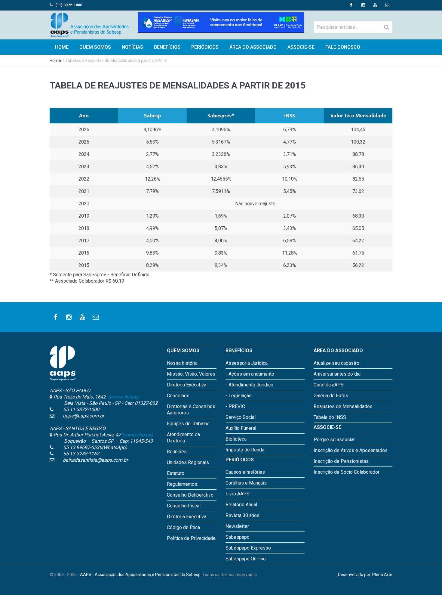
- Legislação (239, 395)
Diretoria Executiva (186, 385)
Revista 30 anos (242, 515)
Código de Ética (183, 527)
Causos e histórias (245, 472)
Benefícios (167, 47)
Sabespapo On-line (246, 559)
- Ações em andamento (250, 374)
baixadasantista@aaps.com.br (95, 460)
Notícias (132, 47)
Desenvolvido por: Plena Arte (365, 574)
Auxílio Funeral (241, 428)
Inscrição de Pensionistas (341, 461)
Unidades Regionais (188, 462)
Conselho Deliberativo (190, 495)
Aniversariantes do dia (337, 374)
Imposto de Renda (245, 450)
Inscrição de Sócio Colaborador (346, 472)
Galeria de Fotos (331, 395)
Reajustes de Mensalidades (343, 406)
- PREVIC (235, 406)
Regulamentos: (182, 484)
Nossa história (182, 363)
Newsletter (237, 526)
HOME (62, 47)
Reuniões (177, 451)
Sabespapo (238, 537)
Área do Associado (253, 47)
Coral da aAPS (329, 385)
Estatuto (175, 473)
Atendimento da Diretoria (183, 438)
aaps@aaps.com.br (83, 416)
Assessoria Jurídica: (247, 363)
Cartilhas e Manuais (246, 483)
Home (55, 60)
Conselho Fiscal (184, 506)
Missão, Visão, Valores (191, 374)
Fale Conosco (342, 47)
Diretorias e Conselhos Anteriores (191, 410)
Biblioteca (236, 439)
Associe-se (301, 47)
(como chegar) (123, 397)
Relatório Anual (241, 504)
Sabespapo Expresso (248, 548)
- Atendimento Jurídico (249, 385)
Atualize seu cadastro (336, 363)
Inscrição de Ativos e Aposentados (351, 450)
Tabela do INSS (330, 417)
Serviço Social (241, 417)
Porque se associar (334, 439)
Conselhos (178, 395)
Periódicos (205, 47)
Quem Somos (95, 47)
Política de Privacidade (191, 538)
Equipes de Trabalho (188, 423)
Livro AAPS (238, 494)
